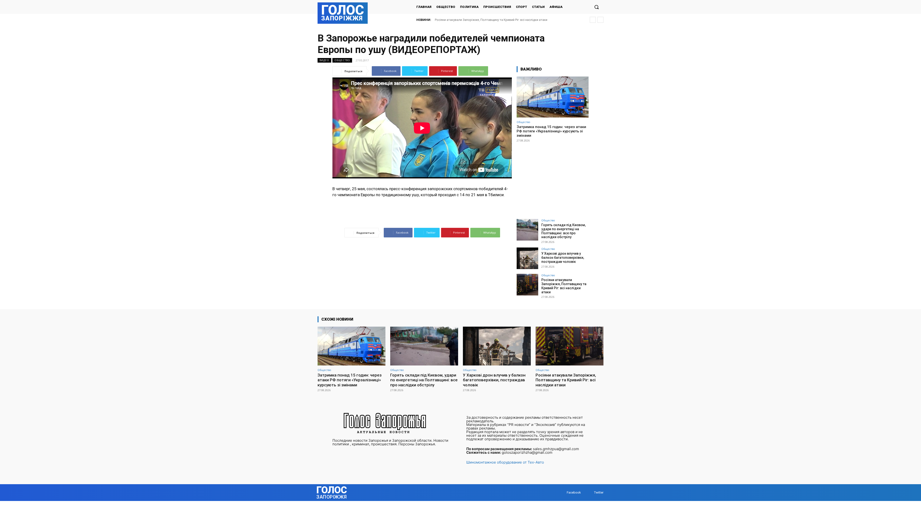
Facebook (574, 492)
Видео (324, 60)
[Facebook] (562, 492)
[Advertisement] (553, 178)
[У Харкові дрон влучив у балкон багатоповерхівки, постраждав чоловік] (527, 258)
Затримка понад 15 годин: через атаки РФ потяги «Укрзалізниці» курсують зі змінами (551, 131)
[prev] (593, 20)
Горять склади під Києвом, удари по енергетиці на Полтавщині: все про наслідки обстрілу (563, 231)
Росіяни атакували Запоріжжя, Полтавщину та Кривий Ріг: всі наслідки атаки (491, 20)
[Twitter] (589, 492)
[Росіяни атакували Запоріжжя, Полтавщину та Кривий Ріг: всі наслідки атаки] (527, 284)
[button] (596, 7)
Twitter (598, 492)
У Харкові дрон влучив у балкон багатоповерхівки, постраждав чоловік (562, 258)
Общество (342, 60)
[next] (600, 20)
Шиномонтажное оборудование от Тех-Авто (505, 462)
